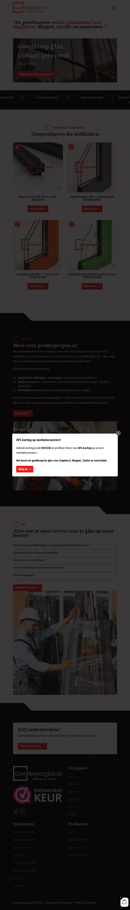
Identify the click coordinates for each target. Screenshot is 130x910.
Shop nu (23, 469)
